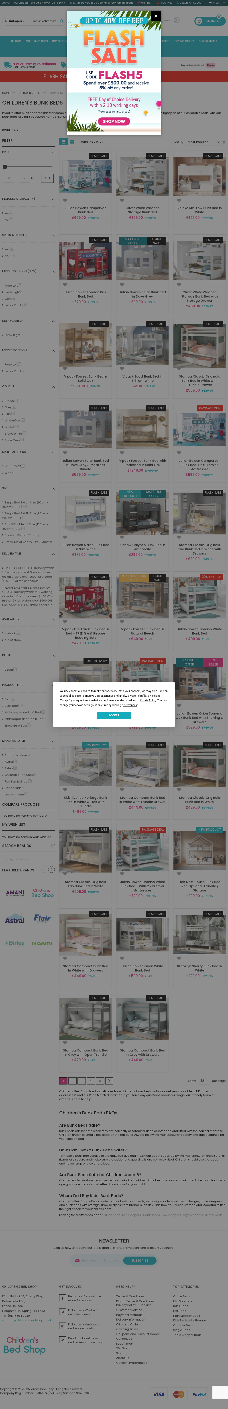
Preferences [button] (130, 705)
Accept (114, 715)
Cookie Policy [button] (148, 700)
